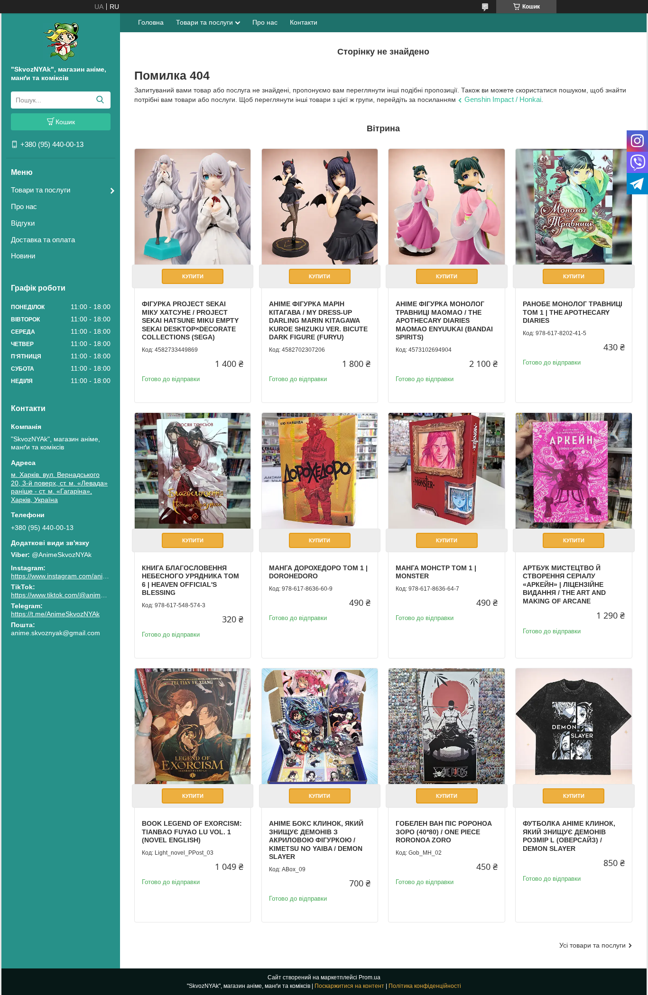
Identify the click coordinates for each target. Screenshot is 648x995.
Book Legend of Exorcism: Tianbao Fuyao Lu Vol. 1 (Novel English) (192, 832)
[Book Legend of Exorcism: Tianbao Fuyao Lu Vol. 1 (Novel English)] (192, 726)
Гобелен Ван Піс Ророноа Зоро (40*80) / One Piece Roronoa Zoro (444, 832)
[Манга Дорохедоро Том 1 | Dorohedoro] (320, 471)
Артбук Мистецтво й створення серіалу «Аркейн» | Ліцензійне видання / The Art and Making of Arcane (564, 584)
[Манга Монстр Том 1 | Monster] (446, 471)
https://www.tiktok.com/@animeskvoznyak (73, 595)
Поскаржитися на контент (349, 986)
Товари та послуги (40, 190)
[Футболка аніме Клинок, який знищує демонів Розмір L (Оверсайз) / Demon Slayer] (573, 726)
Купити (193, 276)
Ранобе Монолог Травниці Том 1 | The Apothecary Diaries (572, 312)
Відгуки (23, 223)
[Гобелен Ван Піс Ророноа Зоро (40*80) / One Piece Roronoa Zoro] (446, 726)
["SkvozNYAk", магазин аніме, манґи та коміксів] (61, 41)
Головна (151, 22)
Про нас (24, 206)
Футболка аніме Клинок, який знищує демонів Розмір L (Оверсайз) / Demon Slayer (569, 836)
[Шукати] (100, 100)
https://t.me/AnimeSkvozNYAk (55, 614)
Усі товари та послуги (592, 945)
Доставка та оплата (43, 240)
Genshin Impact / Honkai (502, 99)
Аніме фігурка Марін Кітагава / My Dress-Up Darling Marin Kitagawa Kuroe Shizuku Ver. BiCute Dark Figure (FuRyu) (318, 320)
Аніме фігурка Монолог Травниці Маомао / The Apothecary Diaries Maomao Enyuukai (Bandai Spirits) (444, 320)
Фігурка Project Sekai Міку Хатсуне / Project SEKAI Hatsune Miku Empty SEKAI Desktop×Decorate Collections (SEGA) (190, 320)
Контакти (303, 22)
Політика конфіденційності (425, 986)
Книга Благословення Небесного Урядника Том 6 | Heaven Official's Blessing (190, 580)
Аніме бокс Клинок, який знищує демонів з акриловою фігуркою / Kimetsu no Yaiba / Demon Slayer (316, 840)
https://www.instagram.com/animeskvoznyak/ (78, 576)
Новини (23, 256)
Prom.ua (369, 977)
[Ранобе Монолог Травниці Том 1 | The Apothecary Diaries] (573, 207)
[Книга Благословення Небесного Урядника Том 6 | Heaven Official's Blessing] (192, 471)
